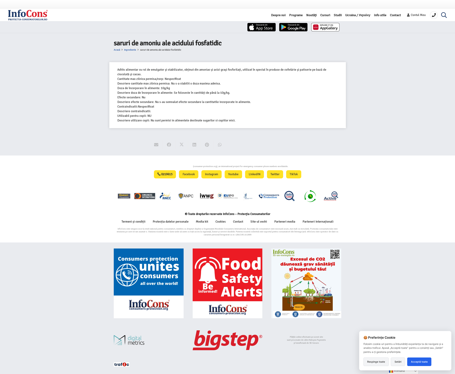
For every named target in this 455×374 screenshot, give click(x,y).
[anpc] (186, 195)
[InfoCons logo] (28, 15)
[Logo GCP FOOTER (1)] (310, 195)
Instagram (211, 174)
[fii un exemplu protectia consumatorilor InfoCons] (306, 283)
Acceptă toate (419, 361)
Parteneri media (284, 221)
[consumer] (124, 195)
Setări (398, 361)
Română (399, 370)
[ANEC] (165, 195)
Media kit (202, 221)
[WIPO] (248, 196)
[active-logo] (331, 196)
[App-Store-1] (293, 27)
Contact (238, 221)
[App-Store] (261, 27)
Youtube (233, 174)
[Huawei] (325, 27)
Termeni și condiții (133, 221)
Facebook (189, 174)
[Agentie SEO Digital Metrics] (149, 340)
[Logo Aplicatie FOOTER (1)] (289, 195)
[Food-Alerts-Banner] (228, 283)
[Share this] (169, 145)
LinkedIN (254, 174)
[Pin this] (207, 145)
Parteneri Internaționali (318, 221)
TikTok (294, 174)
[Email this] (156, 145)
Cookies (220, 221)
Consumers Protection (180, 166)
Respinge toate (376, 361)
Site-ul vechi (258, 221)
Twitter (275, 174)
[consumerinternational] (144, 195)
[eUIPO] (227, 195)
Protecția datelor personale (171, 221)
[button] (444, 15)
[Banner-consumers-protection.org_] (149, 283)
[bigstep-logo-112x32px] (228, 340)
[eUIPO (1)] (269, 195)
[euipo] (206, 195)
